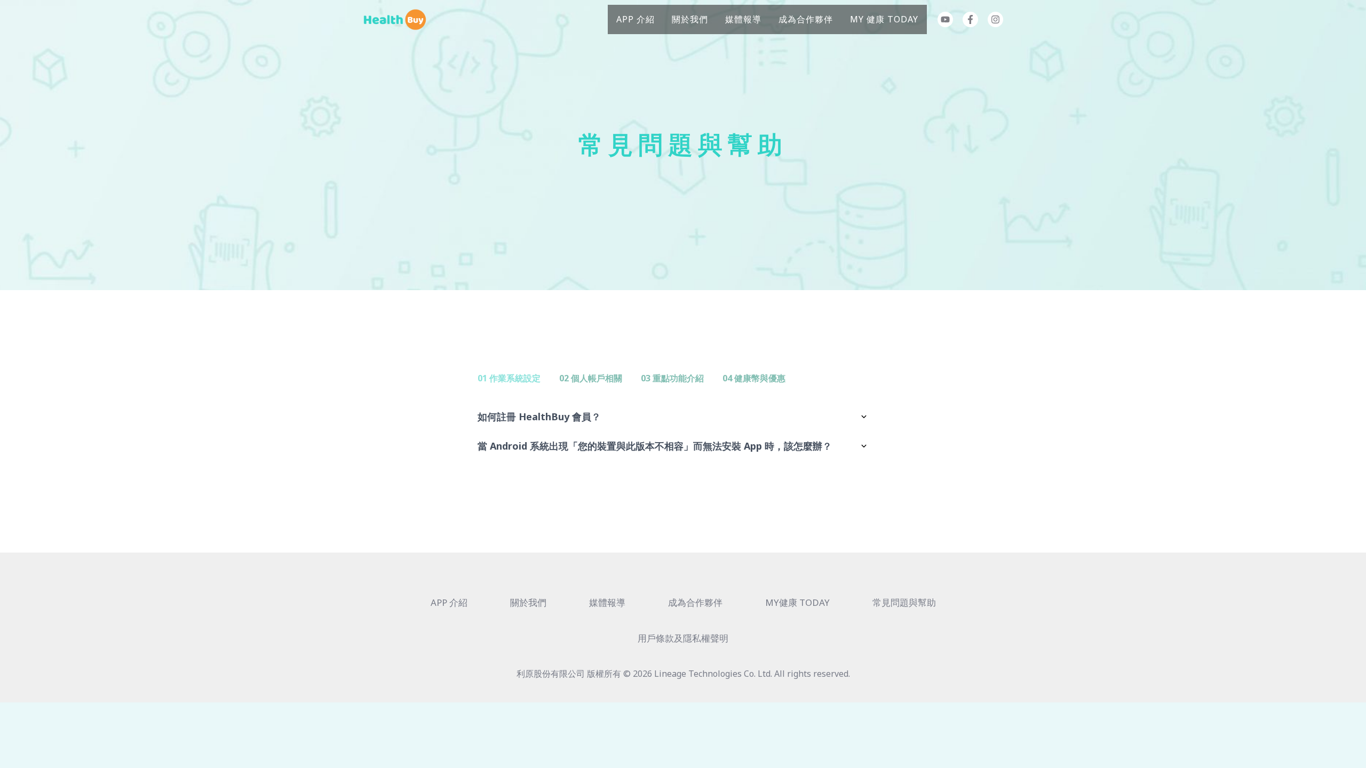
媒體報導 (743, 19)
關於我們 (690, 19)
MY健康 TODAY (797, 602)
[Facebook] (970, 19)
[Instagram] (995, 19)
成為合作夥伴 (806, 19)
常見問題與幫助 (904, 602)
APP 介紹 (635, 19)
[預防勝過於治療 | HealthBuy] (395, 19)
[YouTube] (945, 19)
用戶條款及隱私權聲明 (683, 638)
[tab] (509, 378)
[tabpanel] (683, 431)
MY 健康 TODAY (884, 19)
